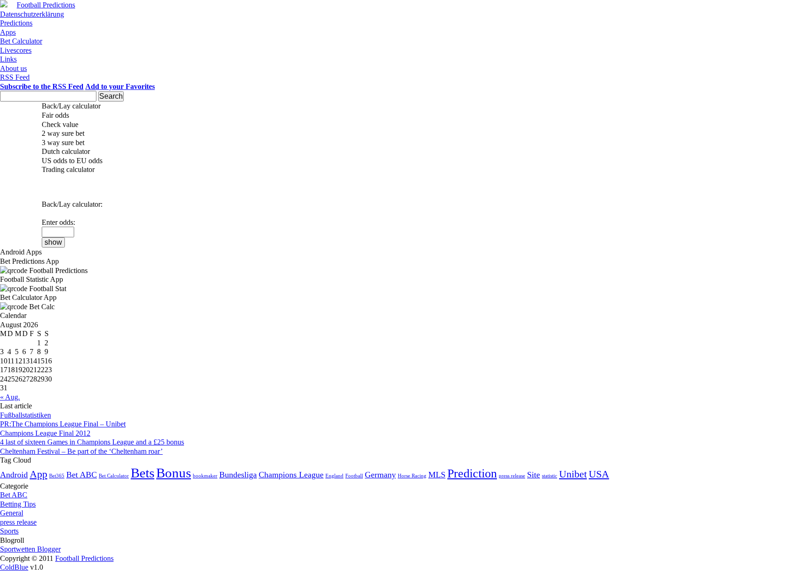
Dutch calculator (66, 151)
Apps (8, 32)
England (334, 475)
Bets (142, 472)
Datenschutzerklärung (32, 14)
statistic (549, 475)
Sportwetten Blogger (30, 549)
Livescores (16, 50)
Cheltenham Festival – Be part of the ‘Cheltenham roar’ (81, 451)
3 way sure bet (63, 142)
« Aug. (10, 397)
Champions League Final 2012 (45, 433)
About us (13, 68)
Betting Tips (18, 504)
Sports (9, 531)
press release (512, 475)
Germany (380, 474)
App (38, 474)
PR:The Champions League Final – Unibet (63, 424)
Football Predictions (46, 5)
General (11, 513)
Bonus (173, 472)
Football (354, 475)
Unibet (573, 474)
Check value (60, 124)
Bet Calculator (21, 41)
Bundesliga (238, 474)
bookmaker (205, 475)
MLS (436, 474)
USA (599, 474)
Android (14, 474)
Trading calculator (68, 169)
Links (8, 59)
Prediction (472, 473)
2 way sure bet (63, 133)
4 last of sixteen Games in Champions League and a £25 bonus (92, 442)
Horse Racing (412, 475)
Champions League (291, 474)
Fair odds (55, 115)
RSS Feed (15, 77)
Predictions (16, 23)
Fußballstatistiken (25, 415)
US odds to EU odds (72, 161)
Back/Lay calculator (71, 106)
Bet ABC (81, 474)
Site (533, 474)
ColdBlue (14, 567)
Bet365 (56, 475)
